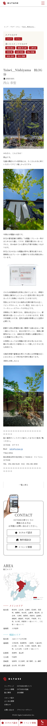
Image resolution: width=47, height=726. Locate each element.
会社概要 (20, 692)
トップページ (9, 686)
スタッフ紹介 (9, 698)
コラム (18, 39)
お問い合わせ (9, 710)
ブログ (9, 39)
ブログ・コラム (15, 27)
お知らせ (7, 704)
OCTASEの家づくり (24, 686)
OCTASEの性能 (22, 689)
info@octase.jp (16, 449)
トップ (6, 27)
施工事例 (7, 692)
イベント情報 (9, 689)
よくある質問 (9, 701)
